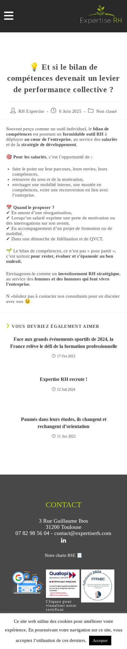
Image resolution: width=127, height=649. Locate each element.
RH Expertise (31, 111)
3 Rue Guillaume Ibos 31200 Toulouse (63, 524)
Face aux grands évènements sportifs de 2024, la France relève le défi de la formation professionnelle (63, 343)
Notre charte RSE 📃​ (63, 555)
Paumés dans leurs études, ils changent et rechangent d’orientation (63, 423)
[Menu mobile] (9, 17)
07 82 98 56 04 (32, 533)
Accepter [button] (100, 640)
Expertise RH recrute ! (63, 379)
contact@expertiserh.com (82, 533)
